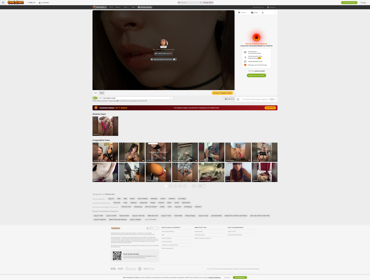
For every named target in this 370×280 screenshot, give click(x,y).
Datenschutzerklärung (168, 231)
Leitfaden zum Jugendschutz (170, 245)
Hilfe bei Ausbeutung (167, 248)
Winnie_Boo (110, 194)
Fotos (126, 7)
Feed (133, 7)
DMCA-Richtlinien (167, 238)
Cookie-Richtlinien (167, 241)
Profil (111, 7)
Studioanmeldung (200, 235)
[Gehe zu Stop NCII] (149, 269)
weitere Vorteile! (259, 71)
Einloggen (363, 2)
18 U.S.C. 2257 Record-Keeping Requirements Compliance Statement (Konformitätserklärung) (233, 269)
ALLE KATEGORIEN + (151, 219)
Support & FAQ (232, 231)
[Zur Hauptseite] (15, 2)
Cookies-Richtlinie (214, 277)
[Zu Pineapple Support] (140, 269)
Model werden (199, 231)
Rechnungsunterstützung (235, 235)
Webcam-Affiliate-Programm (203, 238)
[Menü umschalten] (3, 2)
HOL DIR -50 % (270, 107)
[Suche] (200, 2)
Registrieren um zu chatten (256, 75)
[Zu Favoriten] (96, 93)
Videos (118, 7)
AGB (163, 235)
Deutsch (151, 228)
